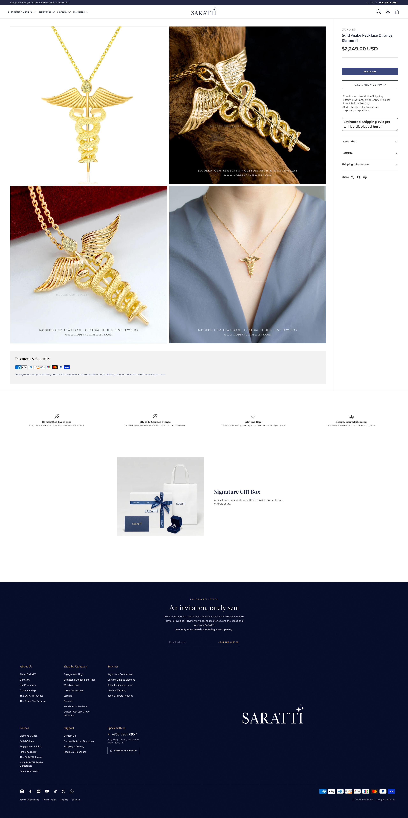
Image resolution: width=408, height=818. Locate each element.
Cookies (64, 799)
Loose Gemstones (73, 690)
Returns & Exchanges (75, 751)
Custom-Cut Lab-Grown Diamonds (77, 713)
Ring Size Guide (28, 751)
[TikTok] (55, 791)
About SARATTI (28, 674)
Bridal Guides (27, 741)
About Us (26, 666)
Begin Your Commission (120, 674)
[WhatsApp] (71, 791)
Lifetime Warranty (116, 690)
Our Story (25, 679)
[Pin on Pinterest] (365, 177)
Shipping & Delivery (74, 746)
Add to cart (370, 71)
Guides (24, 728)
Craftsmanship (28, 690)
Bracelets (68, 701)
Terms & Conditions (29, 799)
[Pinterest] (38, 791)
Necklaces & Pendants (75, 706)
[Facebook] (30, 791)
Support (69, 728)
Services (113, 666)
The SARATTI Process (31, 695)
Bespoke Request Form (119, 685)
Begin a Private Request (120, 695)
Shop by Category (75, 666)
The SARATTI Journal (31, 757)
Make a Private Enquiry (369, 85)
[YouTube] (47, 791)
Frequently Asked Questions (79, 741)
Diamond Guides (28, 735)
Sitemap (76, 799)
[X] (63, 791)
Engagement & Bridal (31, 746)
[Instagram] (22, 791)
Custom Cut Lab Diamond (121, 679)
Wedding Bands (72, 685)
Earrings (68, 695)
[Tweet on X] (352, 177)
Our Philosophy (28, 685)
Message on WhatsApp (125, 750)
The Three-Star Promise (33, 701)
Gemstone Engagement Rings (79, 679)
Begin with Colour (29, 771)
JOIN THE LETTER (229, 642)
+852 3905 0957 (124, 734)
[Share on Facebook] (358, 177)
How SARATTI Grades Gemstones (31, 764)
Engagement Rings (74, 674)
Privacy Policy (49, 799)
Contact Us (70, 735)
